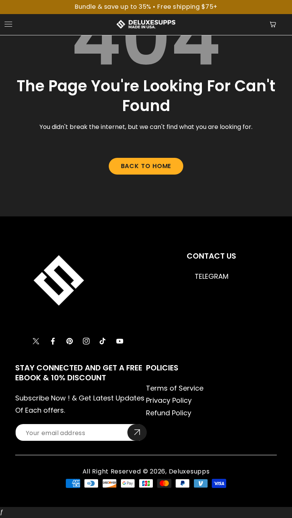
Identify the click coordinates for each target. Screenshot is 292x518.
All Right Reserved (112, 471)
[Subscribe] (137, 432)
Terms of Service (174, 388)
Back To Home (146, 166)
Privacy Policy (169, 400)
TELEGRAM (212, 276)
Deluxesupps (189, 471)
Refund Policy (168, 413)
